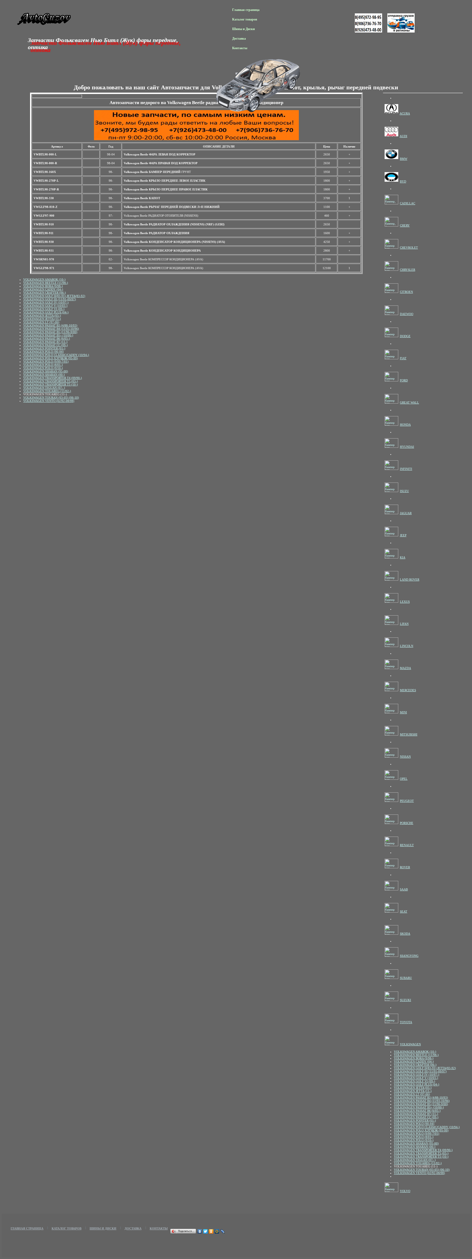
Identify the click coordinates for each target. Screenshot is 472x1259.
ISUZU (404, 491)
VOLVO (405, 1191)
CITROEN (406, 291)
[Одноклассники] (211, 1231)
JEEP (403, 535)
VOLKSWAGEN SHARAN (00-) (44, 374)
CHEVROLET (409, 247)
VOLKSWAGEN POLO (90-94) (43, 351)
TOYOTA (406, 1022)
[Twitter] (205, 1231)
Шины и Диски (243, 29)
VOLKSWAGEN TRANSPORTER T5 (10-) (50, 384)
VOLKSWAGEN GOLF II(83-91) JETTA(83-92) (54, 296)
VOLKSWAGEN (410, 1044)
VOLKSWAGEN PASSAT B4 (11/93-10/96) (51, 328)
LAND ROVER (409, 579)
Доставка (239, 38)
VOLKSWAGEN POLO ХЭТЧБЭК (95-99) (50, 358)
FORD (404, 380)
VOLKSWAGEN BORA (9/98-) (43, 286)
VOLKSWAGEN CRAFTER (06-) (44, 292)
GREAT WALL (409, 402)
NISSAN (405, 756)
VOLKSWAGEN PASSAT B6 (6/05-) (46, 338)
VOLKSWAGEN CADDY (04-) (43, 289)
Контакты (239, 48)
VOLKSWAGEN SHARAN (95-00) (45, 371)
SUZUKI (405, 1000)
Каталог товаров (244, 19)
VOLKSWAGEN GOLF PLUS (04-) (46, 312)
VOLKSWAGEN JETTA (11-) (42, 318)
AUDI (403, 136)
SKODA (405, 933)
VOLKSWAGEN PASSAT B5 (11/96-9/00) (50, 332)
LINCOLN (406, 646)
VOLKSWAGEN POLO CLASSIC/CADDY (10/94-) (56, 355)
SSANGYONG (409, 955)
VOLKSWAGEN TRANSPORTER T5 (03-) (50, 381)
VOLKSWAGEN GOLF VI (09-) (43, 309)
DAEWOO (406, 314)
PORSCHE (406, 823)
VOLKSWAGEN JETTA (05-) (42, 315)
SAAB (404, 889)
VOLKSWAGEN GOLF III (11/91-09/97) (49, 299)
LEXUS (405, 601)
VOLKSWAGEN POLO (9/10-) (43, 368)
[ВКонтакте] (200, 1231)
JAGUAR (406, 513)
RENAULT (407, 845)
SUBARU (406, 977)
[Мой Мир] (217, 1231)
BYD (403, 181)
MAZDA (405, 668)
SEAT (403, 911)
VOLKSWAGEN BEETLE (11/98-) (45, 282)
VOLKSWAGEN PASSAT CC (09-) (45, 345)
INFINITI (406, 468)
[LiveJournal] (223, 1231)
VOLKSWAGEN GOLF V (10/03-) (45, 305)
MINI (403, 712)
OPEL (404, 778)
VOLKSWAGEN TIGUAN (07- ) (44, 387)
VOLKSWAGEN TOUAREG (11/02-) (47, 391)
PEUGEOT (407, 800)
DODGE (405, 336)
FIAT (403, 358)
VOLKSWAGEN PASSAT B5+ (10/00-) (48, 335)
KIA (402, 557)
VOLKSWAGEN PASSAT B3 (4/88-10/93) (50, 325)
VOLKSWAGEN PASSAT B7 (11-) (45, 341)
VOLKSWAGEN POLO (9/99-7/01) (46, 361)
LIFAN (404, 623)
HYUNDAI (407, 446)
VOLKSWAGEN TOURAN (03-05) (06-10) (51, 397)
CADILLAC (407, 203)
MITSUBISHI (408, 734)
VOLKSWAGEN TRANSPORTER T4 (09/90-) (52, 378)
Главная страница (245, 10)
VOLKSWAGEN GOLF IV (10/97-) (46, 302)
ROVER (405, 867)
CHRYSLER (407, 269)
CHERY (405, 225)
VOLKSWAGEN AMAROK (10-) (44, 279)
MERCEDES (408, 690)
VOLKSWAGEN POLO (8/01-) (43, 364)
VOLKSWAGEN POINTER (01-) (44, 348)
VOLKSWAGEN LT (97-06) (41, 322)
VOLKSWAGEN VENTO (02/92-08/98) (48, 400)
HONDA (405, 424)
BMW (403, 158)
